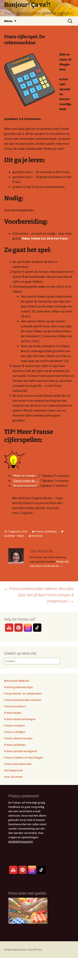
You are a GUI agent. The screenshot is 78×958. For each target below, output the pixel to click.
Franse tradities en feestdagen (23, 757)
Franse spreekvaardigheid (20, 751)
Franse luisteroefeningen (20, 719)
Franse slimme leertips (18, 738)
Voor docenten (13, 777)
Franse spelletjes (46, 531)
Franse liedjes (13, 713)
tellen (20, 536)
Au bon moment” (26, 485)
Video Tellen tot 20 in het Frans (45, 238)
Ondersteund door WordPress (23, 949)
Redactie (37, 536)
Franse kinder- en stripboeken (23, 693)
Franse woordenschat (17, 764)
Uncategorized (13, 770)
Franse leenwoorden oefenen (22, 700)
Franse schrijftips (14, 732)
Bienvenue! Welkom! (16, 681)
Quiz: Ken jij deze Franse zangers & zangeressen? (46, 597)
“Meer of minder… (25, 476)
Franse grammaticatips (18, 687)
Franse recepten (14, 725)
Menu (8, 21)
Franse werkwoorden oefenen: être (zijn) (38, 588)
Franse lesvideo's (15, 706)
